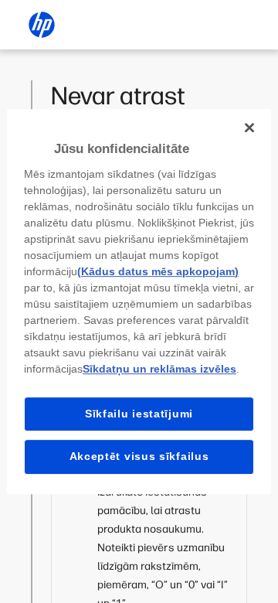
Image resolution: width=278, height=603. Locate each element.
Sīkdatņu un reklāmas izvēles (159, 369)
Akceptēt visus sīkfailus (139, 456)
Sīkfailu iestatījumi (139, 413)
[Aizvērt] (249, 128)
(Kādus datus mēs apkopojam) (158, 271)
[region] (139, 301)
